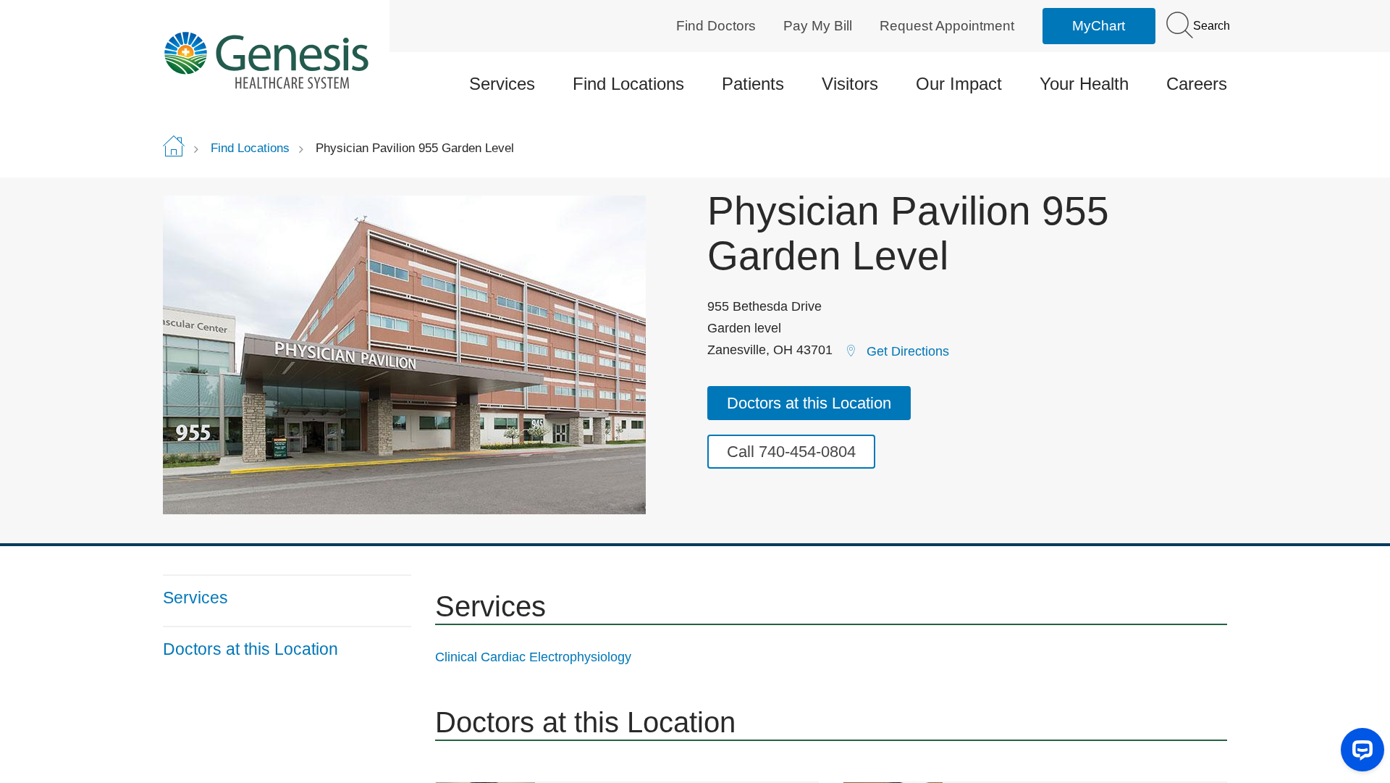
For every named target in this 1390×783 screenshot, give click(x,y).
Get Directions (908, 351)
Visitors (850, 83)
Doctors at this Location (809, 403)
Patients (753, 83)
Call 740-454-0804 (791, 452)
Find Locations (628, 83)
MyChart (1098, 25)
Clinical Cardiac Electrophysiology (533, 657)
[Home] (287, 60)
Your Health (1084, 83)
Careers (1196, 83)
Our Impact (959, 83)
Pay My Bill (817, 25)
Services (502, 83)
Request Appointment (947, 25)
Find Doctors (716, 25)
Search (1210, 26)
